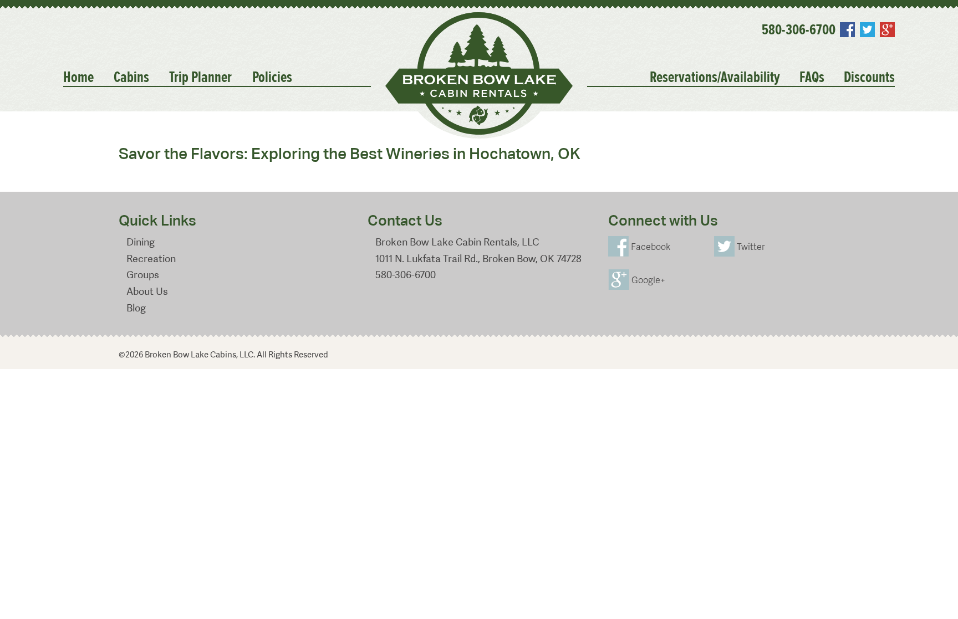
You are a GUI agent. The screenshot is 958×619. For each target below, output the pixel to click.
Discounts (869, 77)
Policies (272, 77)
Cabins (131, 77)
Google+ (887, 29)
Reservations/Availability (715, 77)
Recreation (151, 258)
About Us (147, 291)
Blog (136, 307)
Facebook (847, 29)
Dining (140, 242)
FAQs (811, 77)
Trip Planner (200, 77)
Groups (142, 274)
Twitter (867, 29)
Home (78, 77)
